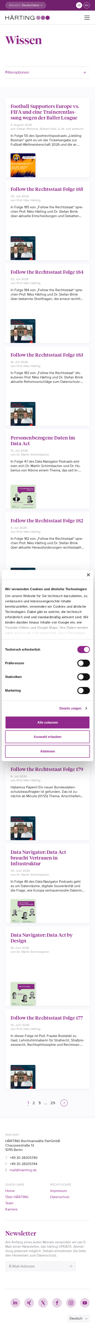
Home (10, 1191)
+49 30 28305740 (24, 1158)
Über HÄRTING (16, 1197)
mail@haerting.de (23, 1170)
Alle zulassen (47, 722)
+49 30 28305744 (23, 1164)
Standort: (15, 5)
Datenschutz (60, 1197)
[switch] (83, 663)
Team (9, 1203)
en (86, 5)
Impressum (58, 1191)
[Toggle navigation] (87, 17)
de (79, 5)
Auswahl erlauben (47, 737)
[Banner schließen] (88, 574)
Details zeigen (70, 708)
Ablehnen (47, 751)
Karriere (11, 1209)
